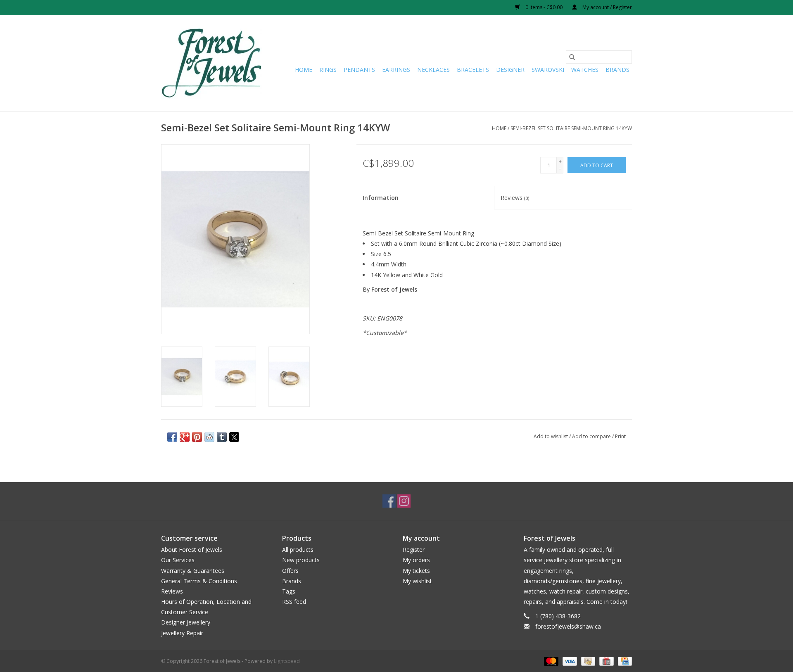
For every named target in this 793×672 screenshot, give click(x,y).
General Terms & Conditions (199, 581)
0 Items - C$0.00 (544, 7)
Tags (288, 591)
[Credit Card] (623, 660)
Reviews (515, 198)
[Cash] (587, 660)
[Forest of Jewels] (211, 63)
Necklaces (433, 70)
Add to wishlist (551, 436)
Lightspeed (287, 661)
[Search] (572, 57)
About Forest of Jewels (191, 549)
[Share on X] (234, 437)
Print (620, 436)
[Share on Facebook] (172, 437)
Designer (510, 70)
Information (381, 198)
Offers (290, 571)
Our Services (178, 560)
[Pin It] (197, 437)
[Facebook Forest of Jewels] (389, 501)
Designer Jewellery (185, 622)
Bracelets (473, 70)
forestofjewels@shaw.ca (568, 626)
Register (414, 549)
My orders (416, 560)
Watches (584, 70)
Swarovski (548, 70)
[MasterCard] (550, 660)
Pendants (359, 70)
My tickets (416, 571)
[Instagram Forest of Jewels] (404, 501)
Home (303, 70)
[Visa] (569, 660)
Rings (328, 70)
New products (301, 560)
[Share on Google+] (185, 437)
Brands (617, 70)
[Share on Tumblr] (222, 437)
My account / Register (606, 7)
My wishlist (417, 581)
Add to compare (592, 436)
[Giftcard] (605, 660)
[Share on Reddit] (209, 437)
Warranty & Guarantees (192, 571)
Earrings (396, 70)
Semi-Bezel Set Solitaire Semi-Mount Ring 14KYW (571, 128)
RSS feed (294, 602)
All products (297, 549)
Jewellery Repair (182, 633)
